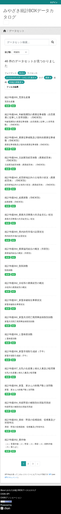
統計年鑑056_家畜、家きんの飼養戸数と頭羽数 (29, 385)
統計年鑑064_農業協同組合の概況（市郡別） (28, 248)
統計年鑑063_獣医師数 (16, 265)
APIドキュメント (11, 477)
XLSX (8, 106)
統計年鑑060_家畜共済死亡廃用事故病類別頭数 (29, 317)
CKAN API (5, 493)
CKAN (5, 508)
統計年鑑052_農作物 (15, 439)
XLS (13, 106)
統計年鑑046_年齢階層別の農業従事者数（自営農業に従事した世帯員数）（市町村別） (30, 116)
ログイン (53, 2)
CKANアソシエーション (11, 497)
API (50, 474)
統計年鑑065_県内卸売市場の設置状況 (24, 231)
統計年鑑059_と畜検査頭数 (18, 334)
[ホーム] (4, 30)
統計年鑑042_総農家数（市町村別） (23, 197)
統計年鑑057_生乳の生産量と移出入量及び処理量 (30, 368)
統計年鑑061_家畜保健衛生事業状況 (23, 300)
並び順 (8, 52)
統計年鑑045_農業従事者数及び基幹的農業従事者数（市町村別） (30, 139)
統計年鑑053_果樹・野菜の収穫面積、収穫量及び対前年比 (30, 421)
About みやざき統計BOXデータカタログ (18, 490)
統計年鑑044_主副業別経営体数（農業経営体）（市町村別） (29, 159)
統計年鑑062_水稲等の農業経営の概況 (24, 283)
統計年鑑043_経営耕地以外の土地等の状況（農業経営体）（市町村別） (30, 179)
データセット (16, 30)
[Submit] (52, 42)
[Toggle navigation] (6, 22)
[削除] (24, 73)
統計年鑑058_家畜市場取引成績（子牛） (25, 351)
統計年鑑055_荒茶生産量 (17, 97)
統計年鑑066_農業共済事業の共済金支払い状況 (29, 214)
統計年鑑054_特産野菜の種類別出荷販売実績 (28, 402)
